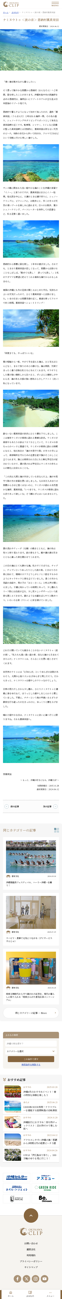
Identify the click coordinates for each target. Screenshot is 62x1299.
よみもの (30, 1295)
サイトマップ (31, 1267)
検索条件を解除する (31, 1064)
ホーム (11, 1295)
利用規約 (31, 1255)
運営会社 (31, 1249)
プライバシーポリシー (31, 1261)
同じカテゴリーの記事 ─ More (31, 1012)
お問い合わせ (31, 1243)
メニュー (50, 1295)
